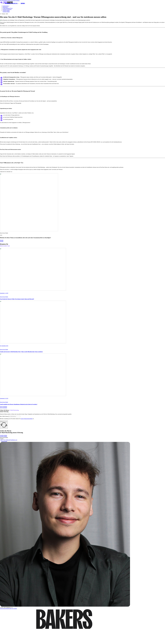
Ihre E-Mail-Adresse (4, 416)
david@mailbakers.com (12, 439)
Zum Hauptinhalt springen (5, 0)
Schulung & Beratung (7, 9)
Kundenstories (6, 5)
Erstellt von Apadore (13, 608)
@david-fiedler (4, 441)
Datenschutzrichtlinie (4, 608)
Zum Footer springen (15, 0)
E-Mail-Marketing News (8, 8)
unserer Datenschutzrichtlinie (27, 418)
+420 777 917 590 (4, 439)
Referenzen (5, 7)
